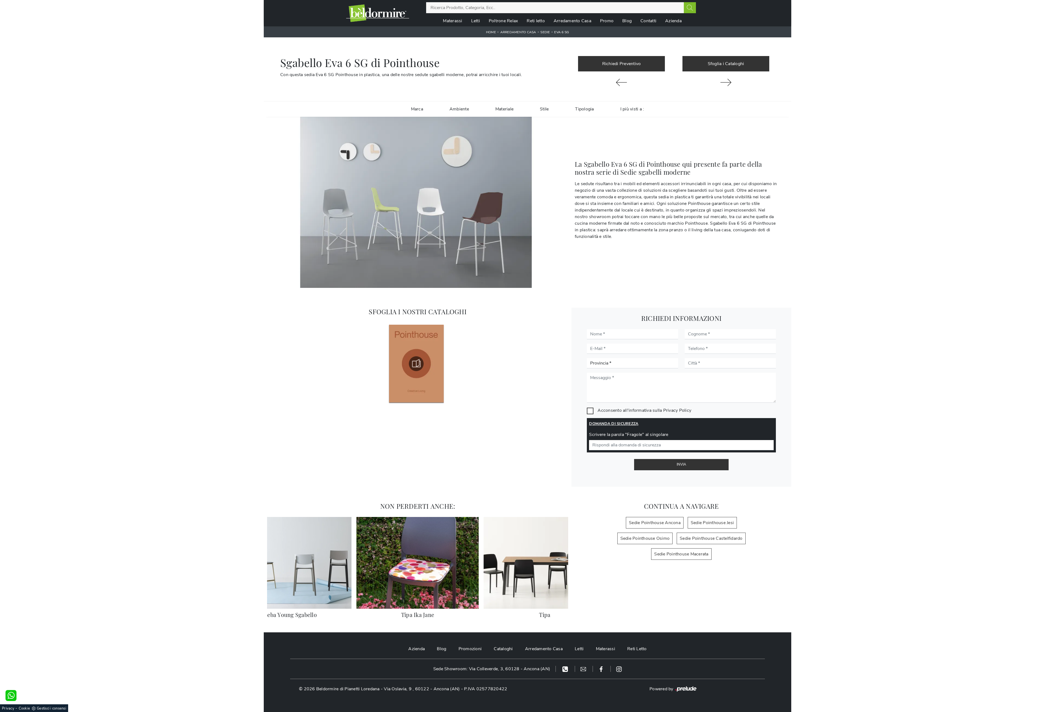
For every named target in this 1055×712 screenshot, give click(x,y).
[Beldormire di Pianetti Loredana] (377, 13)
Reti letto (536, 21)
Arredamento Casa (572, 21)
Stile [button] (544, 109)
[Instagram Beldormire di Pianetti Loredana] (619, 669)
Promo (606, 21)
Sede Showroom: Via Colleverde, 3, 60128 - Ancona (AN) (491, 669)
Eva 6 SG (561, 32)
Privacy (8, 708)
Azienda (673, 21)
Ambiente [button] (459, 109)
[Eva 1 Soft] (621, 82)
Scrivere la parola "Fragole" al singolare (628, 435)
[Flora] (726, 82)
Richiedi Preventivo (621, 64)
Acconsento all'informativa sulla (644, 410)
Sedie (545, 32)
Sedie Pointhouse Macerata (681, 554)
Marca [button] (417, 109)
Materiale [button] (504, 109)
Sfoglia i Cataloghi (726, 64)
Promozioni (470, 649)
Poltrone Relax (503, 21)
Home (491, 32)
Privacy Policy (677, 410)
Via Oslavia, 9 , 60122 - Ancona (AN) (422, 689)
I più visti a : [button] (632, 109)
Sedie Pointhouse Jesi (712, 523)
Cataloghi (503, 649)
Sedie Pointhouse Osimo (645, 538)
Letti (475, 21)
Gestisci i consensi (51, 708)
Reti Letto (637, 649)
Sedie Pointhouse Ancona (655, 523)
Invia (681, 464)
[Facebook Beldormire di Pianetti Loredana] (602, 669)
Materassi (452, 21)
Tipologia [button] (584, 109)
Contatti (648, 21)
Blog (627, 21)
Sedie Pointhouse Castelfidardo (711, 538)
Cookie (24, 708)
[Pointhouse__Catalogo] (416, 363)
